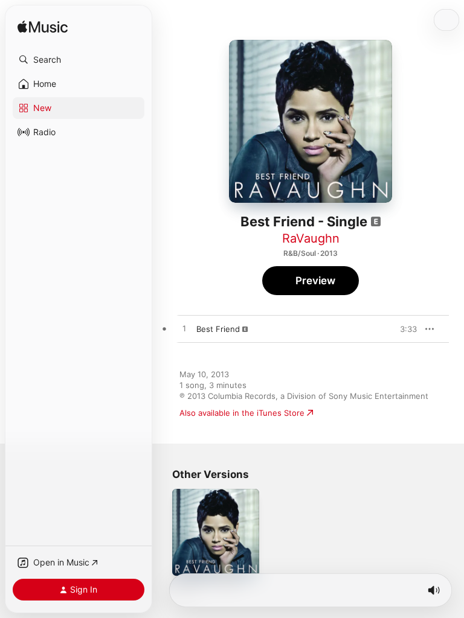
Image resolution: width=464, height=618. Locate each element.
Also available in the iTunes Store (241, 413)
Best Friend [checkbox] (218, 329)
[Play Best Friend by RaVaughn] (184, 328)
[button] (78, 59)
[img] (43, 27)
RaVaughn (311, 238)
